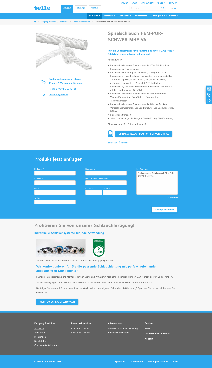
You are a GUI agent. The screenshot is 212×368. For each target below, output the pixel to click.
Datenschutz (136, 361)
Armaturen (39, 332)
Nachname (39, 169)
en (175, 8)
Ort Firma (106, 188)
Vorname (38, 179)
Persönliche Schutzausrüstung (123, 328)
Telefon (37, 198)
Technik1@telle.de (58, 94)
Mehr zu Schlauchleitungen (57, 302)
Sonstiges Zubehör (80, 332)
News (134, 3)
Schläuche (94, 15)
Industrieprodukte (80, 328)
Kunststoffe (40, 341)
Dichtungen (40, 337)
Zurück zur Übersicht (118, 142)
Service (124, 3)
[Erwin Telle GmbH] (42, 8)
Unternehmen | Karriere (153, 3)
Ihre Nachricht (141, 169)
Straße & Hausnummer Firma (96, 179)
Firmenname (90, 169)
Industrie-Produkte (81, 8)
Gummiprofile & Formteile (47, 345)
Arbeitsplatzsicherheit (118, 332)
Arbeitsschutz (94, 8)
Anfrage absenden (164, 209)
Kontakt (173, 3)
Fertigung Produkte (67, 8)
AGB (175, 361)
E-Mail (37, 188)
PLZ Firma (89, 188)
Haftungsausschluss (157, 361)
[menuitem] (67, 8)
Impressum (119, 361)
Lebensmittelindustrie (81, 21)
